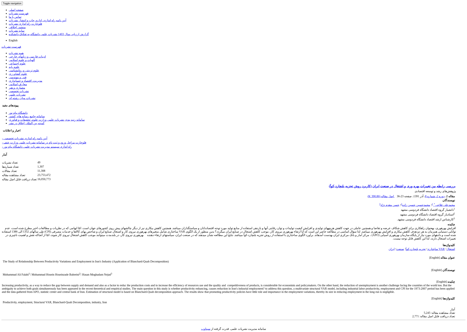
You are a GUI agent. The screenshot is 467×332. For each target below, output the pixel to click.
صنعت (400, 249)
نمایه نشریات (16, 30)
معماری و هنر (17, 87)
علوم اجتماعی (17, 63)
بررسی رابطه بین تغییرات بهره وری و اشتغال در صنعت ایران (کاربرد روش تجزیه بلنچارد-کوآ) (392, 186)
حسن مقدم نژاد (390, 205)
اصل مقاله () (381, 196)
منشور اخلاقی (17, 27)
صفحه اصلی (16, 9)
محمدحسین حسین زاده (416, 205)
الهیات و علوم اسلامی (22, 60)
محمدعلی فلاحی (444, 205)
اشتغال (450, 249)
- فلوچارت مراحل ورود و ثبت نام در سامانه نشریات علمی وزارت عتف (44, 142)
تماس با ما (15, 16)
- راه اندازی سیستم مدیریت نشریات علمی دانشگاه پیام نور (37, 146)
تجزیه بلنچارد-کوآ (416, 249)
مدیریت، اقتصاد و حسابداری (25, 80)
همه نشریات (16, 53)
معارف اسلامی (18, 84)
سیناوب (205, 328)
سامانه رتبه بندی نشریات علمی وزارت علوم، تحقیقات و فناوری (47, 119)
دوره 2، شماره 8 (435, 196)
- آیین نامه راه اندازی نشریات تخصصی (24, 138)
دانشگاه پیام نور (18, 112)
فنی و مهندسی (17, 77)
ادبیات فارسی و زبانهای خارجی (27, 56)
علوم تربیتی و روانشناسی (24, 70)
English (13, 40)
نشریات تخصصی (19, 91)
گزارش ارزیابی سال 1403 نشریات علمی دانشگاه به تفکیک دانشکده (49, 34)
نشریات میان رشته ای (22, 98)
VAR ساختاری (436, 249)
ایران (392, 249)
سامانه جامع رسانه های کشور (27, 116)
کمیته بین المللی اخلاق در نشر (27, 123)
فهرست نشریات (18, 13)
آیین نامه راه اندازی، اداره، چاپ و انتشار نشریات (37, 20)
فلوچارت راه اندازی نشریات (25, 23)
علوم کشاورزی (18, 73)
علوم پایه (14, 66)
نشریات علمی (17, 94)
